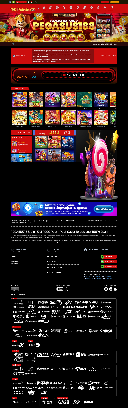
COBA (42, 111)
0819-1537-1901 (109, 233)
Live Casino (57, 10)
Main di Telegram (22, 2)
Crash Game (85, 10)
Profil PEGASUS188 (16, 192)
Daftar (114, 2)
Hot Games (43, 10)
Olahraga (77, 10)
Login (105, 2)
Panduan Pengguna (28, 192)
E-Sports (105, 10)
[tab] (41, 103)
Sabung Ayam (111, 10)
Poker (98, 10)
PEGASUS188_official (110, 237)
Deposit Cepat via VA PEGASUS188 (66, 192)
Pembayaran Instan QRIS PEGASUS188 (22, 194)
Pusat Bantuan (51, 192)
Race (64, 10)
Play (33, 48)
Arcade (91, 10)
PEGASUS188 (108, 228)
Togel (70, 10)
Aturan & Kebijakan (40, 192)
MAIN (20, 70)
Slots (50, 10)
